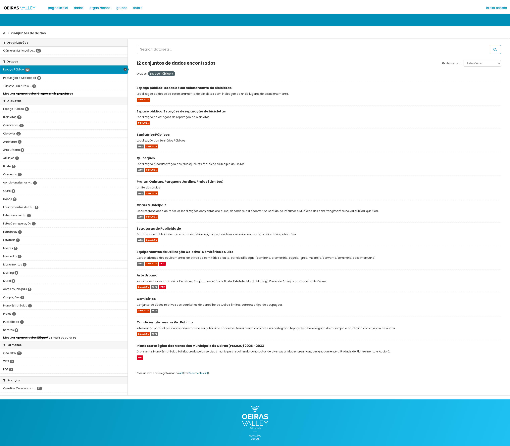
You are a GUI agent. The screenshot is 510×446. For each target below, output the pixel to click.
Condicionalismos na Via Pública (165, 322)
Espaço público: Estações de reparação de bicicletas (181, 111)
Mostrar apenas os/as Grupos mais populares (38, 94)
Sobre (137, 8)
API (181, 373)
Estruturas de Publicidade (159, 228)
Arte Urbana (147, 275)
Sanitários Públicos (153, 134)
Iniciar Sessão (496, 8)
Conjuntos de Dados (28, 33)
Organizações (99, 8)
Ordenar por (451, 63)
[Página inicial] (4, 33)
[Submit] (495, 49)
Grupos (121, 8)
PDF (162, 263)
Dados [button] (78, 8)
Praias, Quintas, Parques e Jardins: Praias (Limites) (180, 181)
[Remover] (172, 73)
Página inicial (58, 8)
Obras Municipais (151, 205)
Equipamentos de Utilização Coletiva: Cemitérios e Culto (185, 252)
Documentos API (198, 373)
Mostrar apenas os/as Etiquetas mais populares (39, 338)
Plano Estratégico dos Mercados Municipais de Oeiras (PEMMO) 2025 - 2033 (200, 346)
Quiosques (146, 158)
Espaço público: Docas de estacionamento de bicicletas (184, 88)
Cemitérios (146, 299)
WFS (140, 146)
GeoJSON (143, 99)
